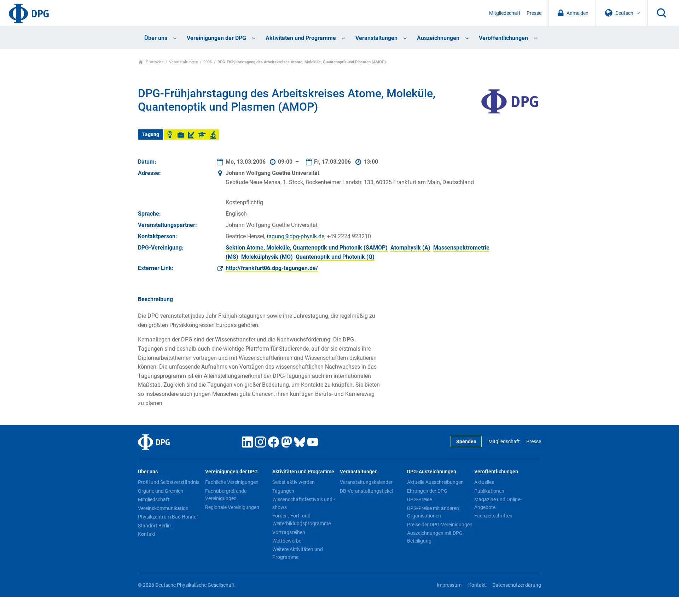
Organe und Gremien (160, 491)
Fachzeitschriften (493, 516)
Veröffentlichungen (503, 38)
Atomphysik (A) (410, 247)
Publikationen (489, 491)
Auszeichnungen (438, 38)
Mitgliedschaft (505, 13)
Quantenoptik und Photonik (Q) (335, 256)
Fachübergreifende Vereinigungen (225, 495)
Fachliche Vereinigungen (232, 482)
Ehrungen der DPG (427, 491)
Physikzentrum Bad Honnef (168, 517)
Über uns (155, 38)
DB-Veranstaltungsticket (367, 491)
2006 (207, 62)
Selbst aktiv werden (293, 482)
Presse (534, 13)
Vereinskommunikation (163, 508)
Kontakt (147, 534)
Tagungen (283, 491)
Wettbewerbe (286, 541)
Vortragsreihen (288, 532)
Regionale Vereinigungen (232, 507)
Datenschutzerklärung (516, 585)
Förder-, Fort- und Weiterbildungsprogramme (301, 519)
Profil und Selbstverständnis (168, 482)
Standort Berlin (154, 525)
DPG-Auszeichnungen (431, 472)
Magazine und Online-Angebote (498, 503)
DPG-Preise (419, 499)
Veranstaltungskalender (366, 482)
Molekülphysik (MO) (267, 256)
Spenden (466, 442)
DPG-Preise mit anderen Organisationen (433, 512)
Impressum (449, 585)
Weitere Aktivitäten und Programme (297, 553)
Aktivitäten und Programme (301, 38)
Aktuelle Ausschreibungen (435, 482)
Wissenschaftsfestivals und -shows (303, 503)
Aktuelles (484, 482)
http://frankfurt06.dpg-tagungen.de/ (272, 268)
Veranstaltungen (376, 38)
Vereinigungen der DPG (216, 38)
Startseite (154, 62)
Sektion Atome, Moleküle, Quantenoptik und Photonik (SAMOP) (307, 247)
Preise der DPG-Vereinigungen (439, 524)
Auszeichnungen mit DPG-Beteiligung (435, 537)
